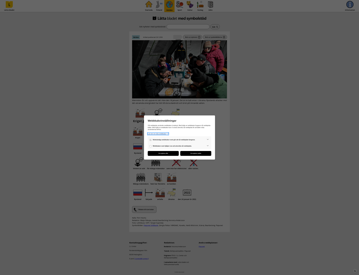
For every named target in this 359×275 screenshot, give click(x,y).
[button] (207, 140)
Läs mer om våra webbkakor (157, 134)
